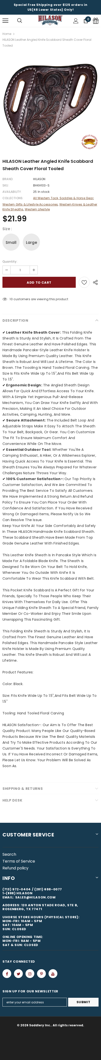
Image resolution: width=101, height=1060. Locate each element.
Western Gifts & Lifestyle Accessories (30, 204)
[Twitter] (18, 973)
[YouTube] (53, 973)
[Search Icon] (19, 20)
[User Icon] (75, 20)
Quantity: (9, 261)
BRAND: (7, 179)
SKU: (5, 185)
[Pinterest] (41, 973)
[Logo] (50, 20)
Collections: (12, 198)
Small (11, 242)
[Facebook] (6, 973)
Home (6, 34)
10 (11, 299)
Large (31, 242)
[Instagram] (29, 973)
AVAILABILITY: (12, 192)
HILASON (39, 179)
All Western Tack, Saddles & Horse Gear (63, 198)
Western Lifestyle (37, 209)
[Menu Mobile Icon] (5, 21)
